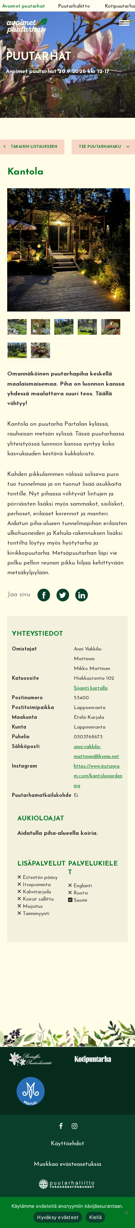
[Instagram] (74, 1126)
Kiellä (95, 1217)
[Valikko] (124, 23)
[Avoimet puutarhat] (27, 25)
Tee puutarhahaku (100, 147)
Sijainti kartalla (91, 688)
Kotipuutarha (120, 6)
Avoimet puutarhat (23, 6)
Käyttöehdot (67, 1144)
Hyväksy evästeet (57, 1217)
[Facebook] (61, 1126)
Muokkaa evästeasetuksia (67, 1164)
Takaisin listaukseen (34, 147)
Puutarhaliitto (74, 6)
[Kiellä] (126, 1212)
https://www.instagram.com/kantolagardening (98, 776)
